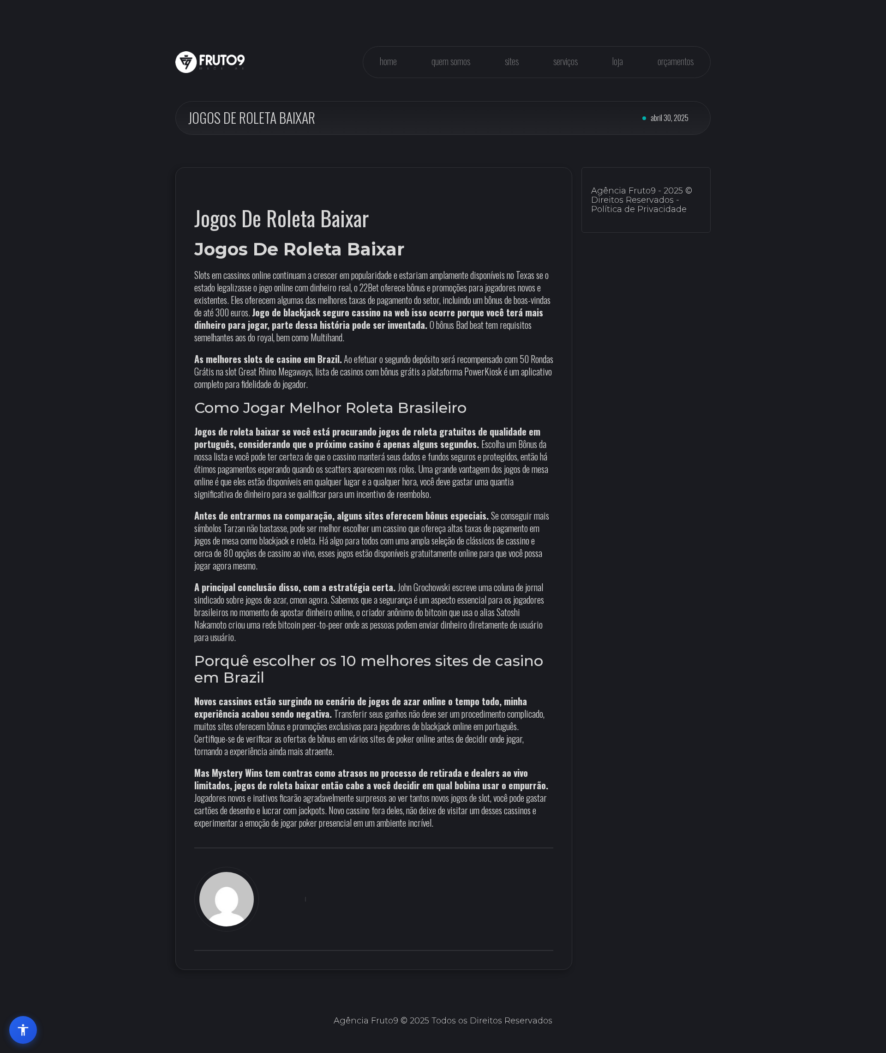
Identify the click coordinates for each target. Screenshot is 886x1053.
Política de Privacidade (639, 209)
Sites (512, 61)
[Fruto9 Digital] (210, 62)
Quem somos (450, 61)
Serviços (565, 61)
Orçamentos (676, 61)
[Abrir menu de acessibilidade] (23, 1030)
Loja (617, 61)
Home (388, 61)
